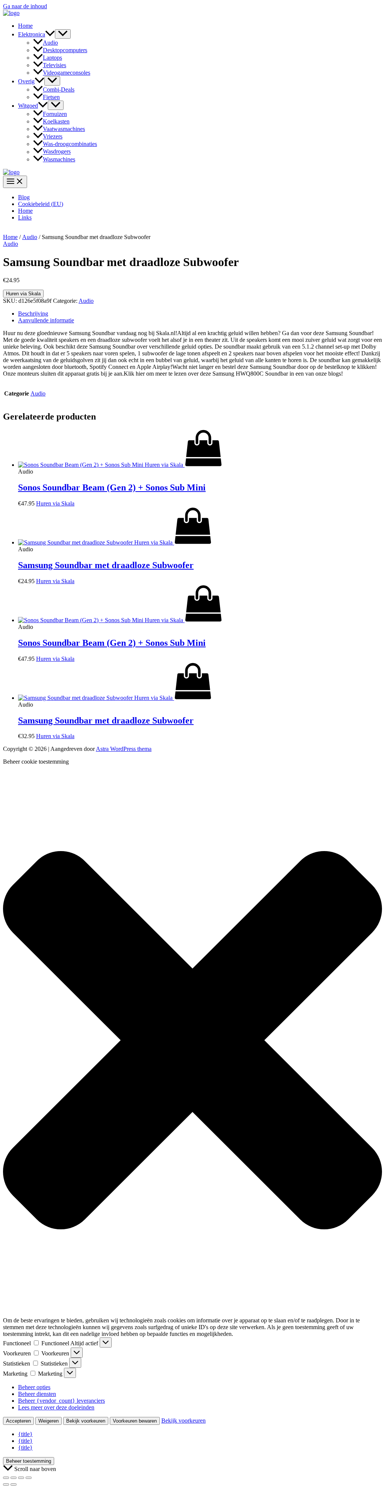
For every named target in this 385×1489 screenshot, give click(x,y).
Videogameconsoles (66, 72)
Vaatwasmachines (64, 129)
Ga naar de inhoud (25, 6)
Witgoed (28, 105)
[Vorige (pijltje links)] (6, 1484)
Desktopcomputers (65, 50)
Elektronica (31, 34)
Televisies (54, 65)
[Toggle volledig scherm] (14, 1478)
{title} (25, 1434)
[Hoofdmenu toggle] (15, 182)
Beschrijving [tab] (33, 313)
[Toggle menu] (63, 34)
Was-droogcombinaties (70, 144)
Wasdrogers (57, 152)
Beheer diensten (37, 1394)
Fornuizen (55, 114)
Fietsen (51, 97)
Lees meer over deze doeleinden (56, 1407)
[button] (50, 34)
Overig (26, 81)
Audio (50, 42)
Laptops (52, 57)
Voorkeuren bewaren (135, 1421)
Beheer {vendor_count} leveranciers (61, 1400)
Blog (24, 197)
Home (25, 26)
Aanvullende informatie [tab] (46, 320)
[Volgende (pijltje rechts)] (14, 1484)
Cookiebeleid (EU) (40, 204)
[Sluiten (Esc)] (29, 1478)
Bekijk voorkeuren (85, 1421)
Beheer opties (34, 1387)
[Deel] (21, 1478)
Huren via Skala (23, 293)
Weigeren (48, 1421)
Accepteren (18, 1421)
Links (25, 217)
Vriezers (52, 136)
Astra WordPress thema (124, 749)
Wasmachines (59, 159)
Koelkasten (56, 121)
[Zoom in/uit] (6, 1478)
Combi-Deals (58, 89)
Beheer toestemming (28, 1461)
